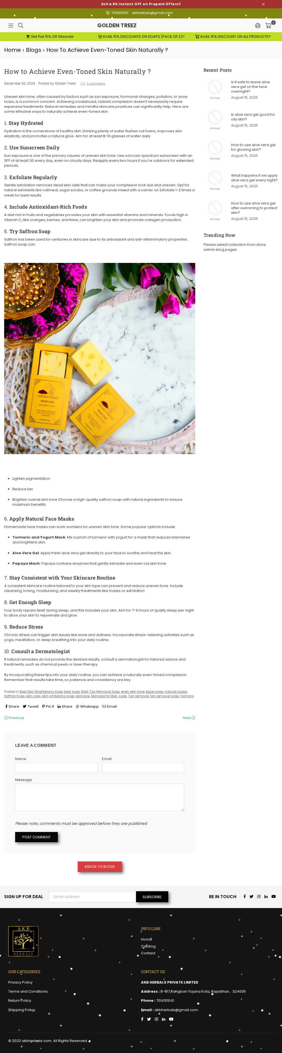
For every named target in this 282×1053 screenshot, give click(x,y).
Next (187, 717)
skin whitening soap (58, 696)
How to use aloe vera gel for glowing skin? (253, 147)
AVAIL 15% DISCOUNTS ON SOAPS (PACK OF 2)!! (143, 36)
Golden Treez (128, 25)
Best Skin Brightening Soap (41, 692)
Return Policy (19, 1000)
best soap (72, 692)
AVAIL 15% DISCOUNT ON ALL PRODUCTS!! (235, 36)
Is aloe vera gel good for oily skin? (253, 117)
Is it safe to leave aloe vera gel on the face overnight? (250, 87)
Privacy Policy (20, 982)
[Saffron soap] (99, 457)
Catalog (148, 946)
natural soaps (176, 692)
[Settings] (258, 25)
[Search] (21, 25)
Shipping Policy (21, 1009)
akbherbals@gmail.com (152, 12)
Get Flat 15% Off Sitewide (52, 36)
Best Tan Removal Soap (100, 692)
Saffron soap (15, 244)
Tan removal (138, 696)
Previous (16, 717)
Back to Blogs (100, 866)
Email (107, 758)
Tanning (187, 696)
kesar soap (154, 692)
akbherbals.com (36, 1040)
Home (12, 50)
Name (20, 758)
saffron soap (110, 499)
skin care (33, 696)
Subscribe (152, 897)
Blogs (33, 50)
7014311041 (119, 12)
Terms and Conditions (28, 991)
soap (123, 696)
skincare (83, 696)
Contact (148, 953)
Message (23, 779)
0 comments (96, 84)
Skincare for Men (104, 696)
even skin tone (132, 692)
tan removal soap (164, 696)
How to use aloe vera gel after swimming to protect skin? (254, 208)
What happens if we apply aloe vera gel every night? (254, 177)
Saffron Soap (14, 696)
